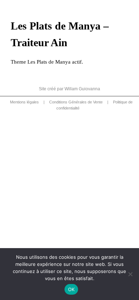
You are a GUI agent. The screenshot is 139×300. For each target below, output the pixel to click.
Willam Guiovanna (82, 88)
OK (71, 289)
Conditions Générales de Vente (76, 102)
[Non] (130, 274)
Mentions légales (24, 102)
